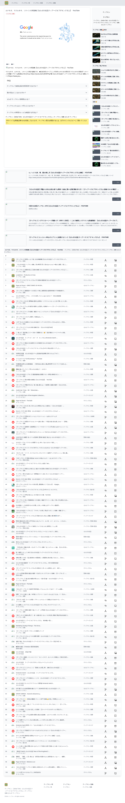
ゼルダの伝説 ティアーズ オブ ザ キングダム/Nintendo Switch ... (37, 338)
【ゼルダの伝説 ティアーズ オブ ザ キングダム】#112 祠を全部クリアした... (38, 348)
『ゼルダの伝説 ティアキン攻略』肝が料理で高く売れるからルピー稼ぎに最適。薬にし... (41, 264)
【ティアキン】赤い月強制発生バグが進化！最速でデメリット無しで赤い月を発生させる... (42, 500)
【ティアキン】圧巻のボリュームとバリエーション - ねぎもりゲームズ (36, 416)
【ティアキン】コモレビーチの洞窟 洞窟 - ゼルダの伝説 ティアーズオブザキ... (38, 636)
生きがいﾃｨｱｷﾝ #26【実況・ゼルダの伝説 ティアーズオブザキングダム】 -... (38, 479)
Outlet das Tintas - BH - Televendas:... (27, 390)
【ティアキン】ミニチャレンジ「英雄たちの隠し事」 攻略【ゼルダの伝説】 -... (39, 667)
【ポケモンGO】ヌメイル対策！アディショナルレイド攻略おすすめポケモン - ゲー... (40, 599)
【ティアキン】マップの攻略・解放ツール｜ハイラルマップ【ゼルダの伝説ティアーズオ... (42, 311)
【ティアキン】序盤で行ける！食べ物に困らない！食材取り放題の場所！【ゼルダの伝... (41, 385)
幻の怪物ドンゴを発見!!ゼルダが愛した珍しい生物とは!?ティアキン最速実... (38, 505)
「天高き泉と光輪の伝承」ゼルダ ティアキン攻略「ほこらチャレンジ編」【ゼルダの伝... (41, 547)
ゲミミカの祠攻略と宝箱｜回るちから (112, 76)
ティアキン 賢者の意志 (22, 460)
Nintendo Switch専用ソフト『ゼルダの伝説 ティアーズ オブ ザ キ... (36, 725)
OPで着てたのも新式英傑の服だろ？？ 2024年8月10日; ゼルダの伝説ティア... (38, 688)
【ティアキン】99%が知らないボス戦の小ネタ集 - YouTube (33, 495)
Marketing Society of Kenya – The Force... (28, 626)
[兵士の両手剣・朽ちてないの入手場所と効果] (96, 60)
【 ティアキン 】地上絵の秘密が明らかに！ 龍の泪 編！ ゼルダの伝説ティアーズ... (40, 578)
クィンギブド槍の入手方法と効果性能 (112, 40)
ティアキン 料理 (20, 261)
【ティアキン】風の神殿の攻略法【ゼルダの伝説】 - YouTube (34, 380)
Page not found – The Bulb (24, 400)
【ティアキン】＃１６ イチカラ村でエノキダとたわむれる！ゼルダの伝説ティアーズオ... (41, 448)
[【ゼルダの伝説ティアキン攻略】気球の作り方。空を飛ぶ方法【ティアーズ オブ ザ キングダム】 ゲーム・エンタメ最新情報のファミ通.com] (96, 132)
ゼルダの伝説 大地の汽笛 (23, 652)
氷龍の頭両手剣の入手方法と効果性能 (112, 47)
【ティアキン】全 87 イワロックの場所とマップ (30, 631)
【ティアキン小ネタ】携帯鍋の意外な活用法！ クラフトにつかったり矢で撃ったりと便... (41, 301)
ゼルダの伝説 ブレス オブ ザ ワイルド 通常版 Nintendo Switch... (35, 683)
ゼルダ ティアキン (21, 287)
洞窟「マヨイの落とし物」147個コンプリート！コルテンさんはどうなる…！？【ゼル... (41, 594)
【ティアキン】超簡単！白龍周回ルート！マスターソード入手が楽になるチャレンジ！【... (42, 427)
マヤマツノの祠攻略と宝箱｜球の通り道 (112, 83)
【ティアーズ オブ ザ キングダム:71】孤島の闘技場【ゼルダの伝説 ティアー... (38, 280)
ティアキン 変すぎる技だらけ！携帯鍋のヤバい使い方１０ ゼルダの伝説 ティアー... (40, 474)
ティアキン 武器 (38, 3)
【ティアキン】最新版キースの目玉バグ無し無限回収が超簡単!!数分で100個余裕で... (40, 291)
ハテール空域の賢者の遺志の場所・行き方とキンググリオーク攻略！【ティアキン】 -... (41, 573)
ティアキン (15, 3)
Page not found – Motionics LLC (25, 762)
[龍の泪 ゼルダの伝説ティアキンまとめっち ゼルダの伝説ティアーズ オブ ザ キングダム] (96, 164)
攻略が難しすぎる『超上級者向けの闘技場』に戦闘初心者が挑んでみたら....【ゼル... (40, 558)
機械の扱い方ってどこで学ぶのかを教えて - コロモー (31, 369)
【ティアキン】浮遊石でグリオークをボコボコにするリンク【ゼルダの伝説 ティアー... (41, 730)
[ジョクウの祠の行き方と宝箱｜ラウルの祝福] (96, 71)
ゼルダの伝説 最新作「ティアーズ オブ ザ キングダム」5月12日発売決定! (37, 563)
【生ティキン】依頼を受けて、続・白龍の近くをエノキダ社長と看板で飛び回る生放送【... (42, 615)
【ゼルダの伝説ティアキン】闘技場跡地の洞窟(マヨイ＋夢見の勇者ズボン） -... (39, 374)
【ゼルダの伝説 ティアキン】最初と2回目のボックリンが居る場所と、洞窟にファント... (41, 767)
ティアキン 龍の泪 (105, 153)
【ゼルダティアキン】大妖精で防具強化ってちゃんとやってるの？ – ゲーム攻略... (39, 589)
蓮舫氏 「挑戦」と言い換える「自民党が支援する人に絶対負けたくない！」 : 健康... (41, 756)
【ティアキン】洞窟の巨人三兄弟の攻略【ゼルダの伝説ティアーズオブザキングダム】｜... (42, 270)
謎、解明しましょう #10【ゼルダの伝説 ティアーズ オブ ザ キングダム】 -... (38, 552)
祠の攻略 (103, 72)
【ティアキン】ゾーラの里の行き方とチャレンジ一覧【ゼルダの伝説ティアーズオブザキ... (42, 432)
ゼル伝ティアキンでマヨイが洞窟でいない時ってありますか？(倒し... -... (37, 442)
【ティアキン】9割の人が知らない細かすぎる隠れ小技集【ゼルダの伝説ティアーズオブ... (42, 469)
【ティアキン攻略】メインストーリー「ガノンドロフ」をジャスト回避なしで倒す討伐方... (42, 657)
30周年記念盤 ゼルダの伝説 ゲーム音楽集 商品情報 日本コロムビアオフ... (37, 353)
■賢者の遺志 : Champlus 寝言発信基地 (27, 647)
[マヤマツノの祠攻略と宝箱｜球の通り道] (96, 84)
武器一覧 (103, 36)
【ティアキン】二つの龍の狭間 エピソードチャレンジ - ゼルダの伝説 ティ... (38, 741)
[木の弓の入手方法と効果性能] (96, 35)
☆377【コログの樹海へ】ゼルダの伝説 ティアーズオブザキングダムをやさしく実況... (41, 322)
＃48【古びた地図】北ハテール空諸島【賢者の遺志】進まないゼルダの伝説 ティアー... (41, 437)
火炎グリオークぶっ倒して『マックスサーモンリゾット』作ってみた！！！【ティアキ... (41, 704)
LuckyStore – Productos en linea (25, 275)
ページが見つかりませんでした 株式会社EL (28, 772)
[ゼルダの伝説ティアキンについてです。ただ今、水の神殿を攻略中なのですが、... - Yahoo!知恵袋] (96, 126)
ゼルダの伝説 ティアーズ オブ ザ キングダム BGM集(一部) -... (34, 620)
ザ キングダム (104, 159)
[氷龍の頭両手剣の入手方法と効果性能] (96, 48)
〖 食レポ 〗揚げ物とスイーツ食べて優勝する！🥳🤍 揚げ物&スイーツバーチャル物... (41, 332)
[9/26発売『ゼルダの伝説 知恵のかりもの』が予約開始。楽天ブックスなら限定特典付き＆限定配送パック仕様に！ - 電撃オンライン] (96, 145)
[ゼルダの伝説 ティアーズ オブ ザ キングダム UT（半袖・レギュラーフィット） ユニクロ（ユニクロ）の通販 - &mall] (96, 158)
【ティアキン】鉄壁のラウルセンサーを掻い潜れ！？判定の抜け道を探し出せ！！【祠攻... (42, 421)
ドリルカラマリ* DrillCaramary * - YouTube (29, 359)
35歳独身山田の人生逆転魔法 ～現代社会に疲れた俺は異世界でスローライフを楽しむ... (41, 364)
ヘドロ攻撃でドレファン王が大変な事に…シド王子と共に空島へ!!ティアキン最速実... (40, 720)
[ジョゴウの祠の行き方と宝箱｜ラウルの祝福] (96, 96)
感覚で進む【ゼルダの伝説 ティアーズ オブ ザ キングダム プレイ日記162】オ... (39, 641)
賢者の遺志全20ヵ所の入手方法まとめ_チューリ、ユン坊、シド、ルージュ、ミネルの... (41, 521)
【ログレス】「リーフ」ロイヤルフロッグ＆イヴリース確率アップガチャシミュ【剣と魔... (42, 453)
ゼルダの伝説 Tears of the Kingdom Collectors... (30, 395)
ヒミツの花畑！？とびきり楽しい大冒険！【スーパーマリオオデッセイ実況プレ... (39, 709)
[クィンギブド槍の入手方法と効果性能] (96, 41)
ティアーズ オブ (20, 339)
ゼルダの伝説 (20, 355)
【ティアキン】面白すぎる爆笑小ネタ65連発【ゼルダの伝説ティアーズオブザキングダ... (41, 343)
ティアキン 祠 (26, 3)
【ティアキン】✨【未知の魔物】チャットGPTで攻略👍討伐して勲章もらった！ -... (40, 699)
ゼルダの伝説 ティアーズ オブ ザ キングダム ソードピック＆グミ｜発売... (37, 531)
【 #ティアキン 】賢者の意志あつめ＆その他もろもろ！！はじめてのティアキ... (39, 458)
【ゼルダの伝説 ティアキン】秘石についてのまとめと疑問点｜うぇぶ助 (36, 526)
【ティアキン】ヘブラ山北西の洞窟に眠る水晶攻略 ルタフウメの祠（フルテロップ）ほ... (42, 715)
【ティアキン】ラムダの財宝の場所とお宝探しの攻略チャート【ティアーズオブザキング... (42, 306)
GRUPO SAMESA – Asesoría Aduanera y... (28, 694)
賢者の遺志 (19, 366)
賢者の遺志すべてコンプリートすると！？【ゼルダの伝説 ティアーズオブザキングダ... (41, 537)
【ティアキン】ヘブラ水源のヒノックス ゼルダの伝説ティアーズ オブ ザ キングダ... (41, 678)
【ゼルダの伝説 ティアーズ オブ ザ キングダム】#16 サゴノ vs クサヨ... (37, 489)
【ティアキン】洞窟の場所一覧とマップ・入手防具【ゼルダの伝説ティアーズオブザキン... (42, 610)
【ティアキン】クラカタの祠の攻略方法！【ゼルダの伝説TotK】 (34, 327)
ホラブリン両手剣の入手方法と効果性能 (112, 53)
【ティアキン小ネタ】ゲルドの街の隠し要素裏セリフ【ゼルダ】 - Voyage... (38, 484)
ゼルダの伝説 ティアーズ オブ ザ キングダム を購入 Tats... (33, 463)
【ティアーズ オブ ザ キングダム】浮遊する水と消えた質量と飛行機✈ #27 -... (39, 516)
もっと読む (116, 182)
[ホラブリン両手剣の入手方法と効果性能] (96, 54)
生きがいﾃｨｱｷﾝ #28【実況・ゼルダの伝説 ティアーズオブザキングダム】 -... (38, 411)
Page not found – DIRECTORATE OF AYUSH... (29, 285)
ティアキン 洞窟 (20, 271)
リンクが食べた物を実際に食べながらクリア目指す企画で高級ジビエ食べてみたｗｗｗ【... (42, 746)
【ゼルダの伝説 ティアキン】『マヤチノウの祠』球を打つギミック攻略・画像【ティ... (41, 510)
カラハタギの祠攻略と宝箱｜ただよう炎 (112, 89)
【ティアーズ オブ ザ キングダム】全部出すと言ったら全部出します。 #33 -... (38, 568)
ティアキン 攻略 (51, 3)
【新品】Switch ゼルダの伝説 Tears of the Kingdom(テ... (33, 751)
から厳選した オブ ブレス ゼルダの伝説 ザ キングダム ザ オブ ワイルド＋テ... (38, 605)
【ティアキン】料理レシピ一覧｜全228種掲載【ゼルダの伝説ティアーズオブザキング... (41, 259)
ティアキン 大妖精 (105, 147)
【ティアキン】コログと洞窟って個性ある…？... (30, 317)
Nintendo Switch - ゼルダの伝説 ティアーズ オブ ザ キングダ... (35, 673)
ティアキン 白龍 (105, 140)
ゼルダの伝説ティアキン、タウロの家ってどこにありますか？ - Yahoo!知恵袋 (38, 296)
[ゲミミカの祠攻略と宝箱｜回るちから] (96, 77)
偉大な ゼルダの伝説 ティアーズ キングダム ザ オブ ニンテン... (34, 542)
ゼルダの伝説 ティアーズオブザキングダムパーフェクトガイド (34, 662)
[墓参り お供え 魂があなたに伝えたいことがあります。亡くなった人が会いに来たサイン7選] (96, 139)
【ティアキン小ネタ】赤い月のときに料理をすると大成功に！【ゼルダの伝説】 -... (40, 406)
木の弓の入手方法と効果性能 (109, 34)
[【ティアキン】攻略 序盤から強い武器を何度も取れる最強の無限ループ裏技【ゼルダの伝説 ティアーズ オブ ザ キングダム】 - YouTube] (96, 113)
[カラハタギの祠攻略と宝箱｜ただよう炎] (96, 90)
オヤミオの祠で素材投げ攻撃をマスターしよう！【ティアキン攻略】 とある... (38, 736)
